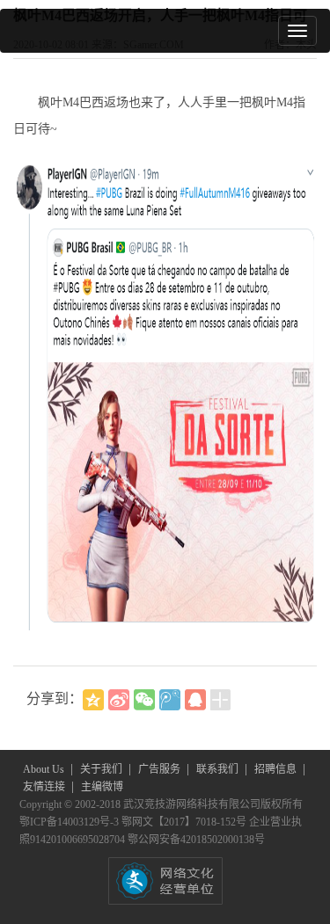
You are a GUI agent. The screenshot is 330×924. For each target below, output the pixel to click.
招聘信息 (276, 769)
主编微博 (102, 787)
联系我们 (218, 769)
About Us (45, 769)
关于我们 (102, 769)
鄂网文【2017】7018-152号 (185, 822)
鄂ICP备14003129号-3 (70, 822)
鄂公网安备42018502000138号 (196, 839)
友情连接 (45, 787)
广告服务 (160, 769)
